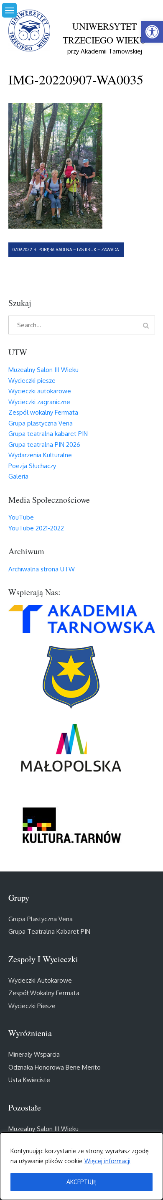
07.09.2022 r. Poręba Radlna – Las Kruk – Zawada (66, 249)
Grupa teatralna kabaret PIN (48, 434)
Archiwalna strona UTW (41, 569)
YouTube (21, 517)
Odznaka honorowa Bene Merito (54, 1067)
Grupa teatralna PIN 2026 (44, 444)
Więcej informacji (107, 1160)
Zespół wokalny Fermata (43, 412)
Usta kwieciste (29, 1080)
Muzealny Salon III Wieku (43, 370)
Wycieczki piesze (32, 381)
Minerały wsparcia (34, 1054)
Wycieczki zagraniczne (39, 402)
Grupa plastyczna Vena (40, 423)
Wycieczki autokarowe (39, 391)
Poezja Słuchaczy (32, 466)
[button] (152, 32)
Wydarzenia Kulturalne (40, 455)
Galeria (18, 476)
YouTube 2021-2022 (36, 528)
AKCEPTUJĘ (81, 1181)
